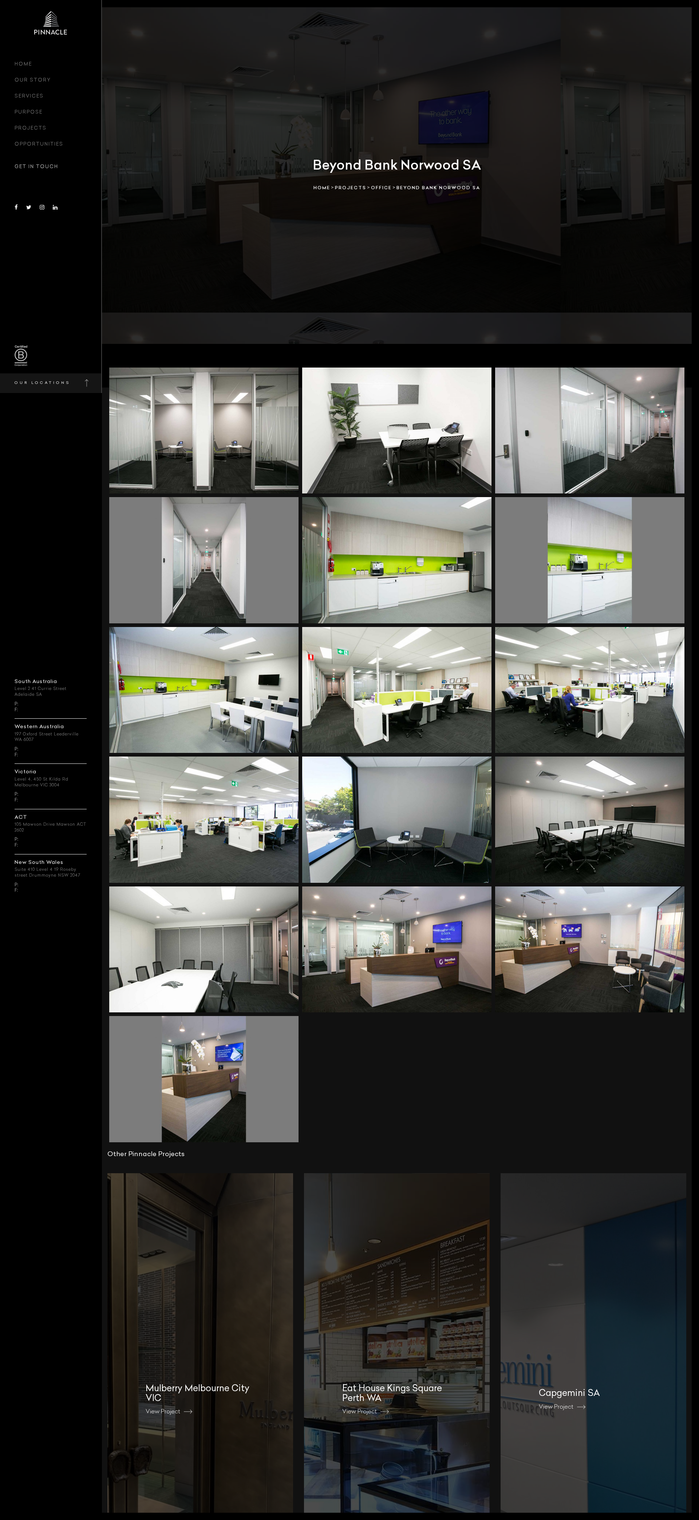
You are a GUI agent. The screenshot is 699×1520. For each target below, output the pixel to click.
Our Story (33, 80)
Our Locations (42, 383)
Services (29, 96)
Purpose (29, 112)
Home (23, 64)
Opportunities (39, 144)
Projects (31, 128)
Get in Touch (36, 166)
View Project (163, 1412)
